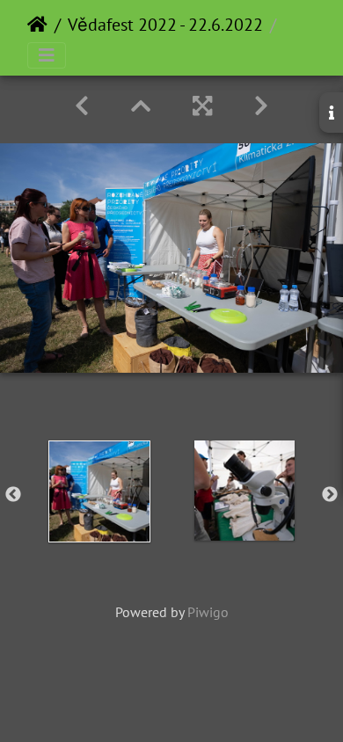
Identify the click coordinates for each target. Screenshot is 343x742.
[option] (99, 491)
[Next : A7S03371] (261, 105)
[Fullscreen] (202, 105)
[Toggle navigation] (46, 55)
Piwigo (208, 612)
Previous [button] (13, 495)
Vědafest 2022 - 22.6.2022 (165, 24)
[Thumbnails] (141, 105)
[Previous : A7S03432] (82, 105)
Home (37, 24)
